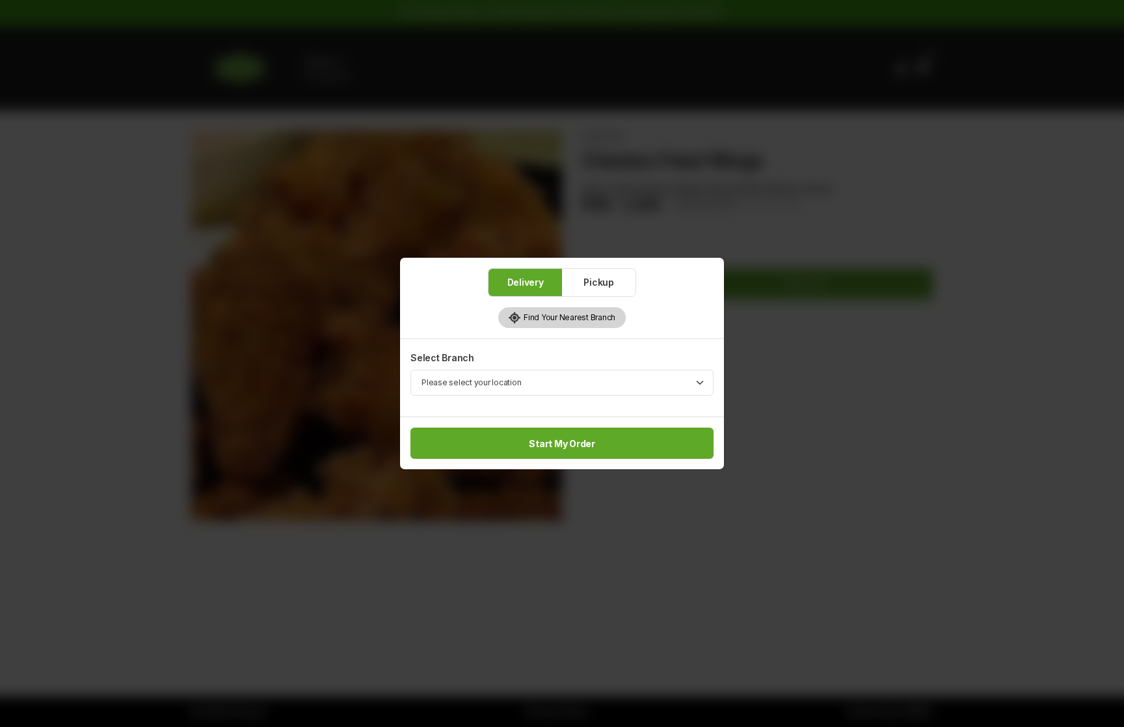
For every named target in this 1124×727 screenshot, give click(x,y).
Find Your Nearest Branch (568, 317)
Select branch (442, 357)
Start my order (562, 443)
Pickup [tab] (598, 282)
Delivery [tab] (525, 282)
